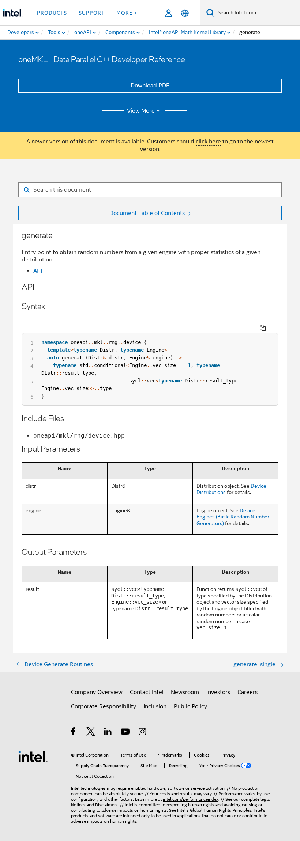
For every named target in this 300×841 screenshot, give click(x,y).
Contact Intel (147, 692)
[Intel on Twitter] (91, 732)
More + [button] (126, 13)
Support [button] (92, 13)
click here (208, 141)
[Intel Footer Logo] (33, 756)
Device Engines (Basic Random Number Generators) (232, 517)
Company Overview (97, 692)
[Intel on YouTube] (125, 732)
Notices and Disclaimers (94, 804)
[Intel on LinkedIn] (108, 732)
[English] (185, 13)
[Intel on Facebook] (73, 732)
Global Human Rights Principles (220, 810)
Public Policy (190, 706)
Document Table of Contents (147, 213)
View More (141, 110)
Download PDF (150, 85)
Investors (218, 692)
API (37, 271)
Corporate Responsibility (103, 706)
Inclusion (154, 706)
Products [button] (52, 13)
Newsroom (185, 692)
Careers (247, 692)
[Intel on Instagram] (143, 732)
